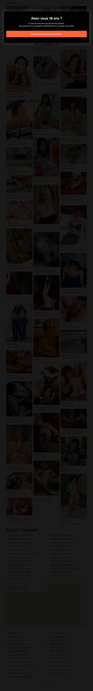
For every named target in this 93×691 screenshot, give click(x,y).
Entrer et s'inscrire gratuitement (46, 34)
